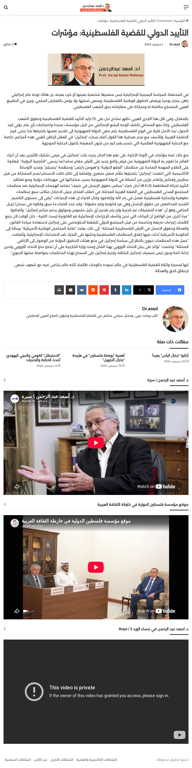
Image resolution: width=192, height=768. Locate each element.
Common (164, 21)
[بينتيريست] (104, 290)
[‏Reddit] (93, 290)
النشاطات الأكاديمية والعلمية (96, 759)
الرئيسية (180, 21)
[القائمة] (186, 9)
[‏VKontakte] (81, 290)
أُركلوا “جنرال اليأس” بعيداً (170, 355)
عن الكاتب (40, 759)
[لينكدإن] (126, 290)
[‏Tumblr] (115, 290)
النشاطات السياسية (18, 759)
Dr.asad (175, 44)
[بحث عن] (6, 9)
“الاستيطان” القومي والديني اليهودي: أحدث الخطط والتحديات (33, 357)
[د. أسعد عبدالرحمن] (96, 7)
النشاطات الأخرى (62, 759)
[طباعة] (59, 290)
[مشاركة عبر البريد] (70, 290)
